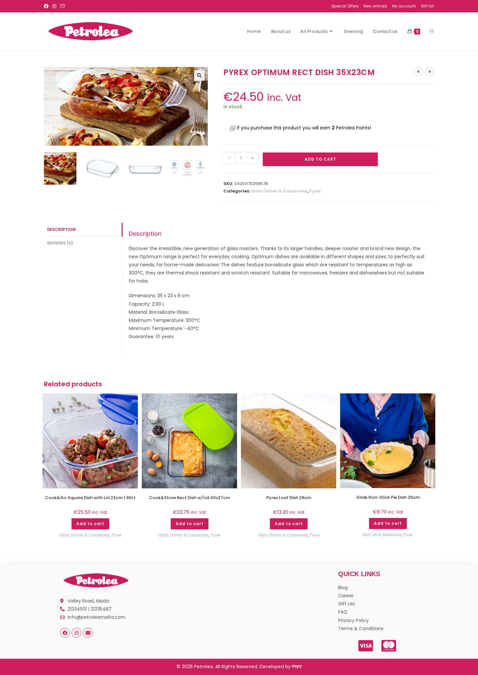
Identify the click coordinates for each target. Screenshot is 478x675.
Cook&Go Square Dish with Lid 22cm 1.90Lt (90, 498)
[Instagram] (76, 633)
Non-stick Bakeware (382, 534)
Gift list (427, 6)
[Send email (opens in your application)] (62, 6)
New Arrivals (375, 6)
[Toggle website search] (432, 31)
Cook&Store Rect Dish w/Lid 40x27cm (189, 498)
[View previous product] (418, 71)
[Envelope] (88, 633)
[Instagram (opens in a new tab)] (54, 6)
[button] (199, 75)
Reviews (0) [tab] (60, 243)
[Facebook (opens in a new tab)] (47, 6)
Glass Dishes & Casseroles (279, 191)
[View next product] (429, 71)
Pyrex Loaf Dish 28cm (288, 498)
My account (404, 6)
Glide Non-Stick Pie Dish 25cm (388, 497)
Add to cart (320, 159)
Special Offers (345, 6)
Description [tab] (61, 229)
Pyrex (315, 191)
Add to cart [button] (90, 523)
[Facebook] (65, 633)
